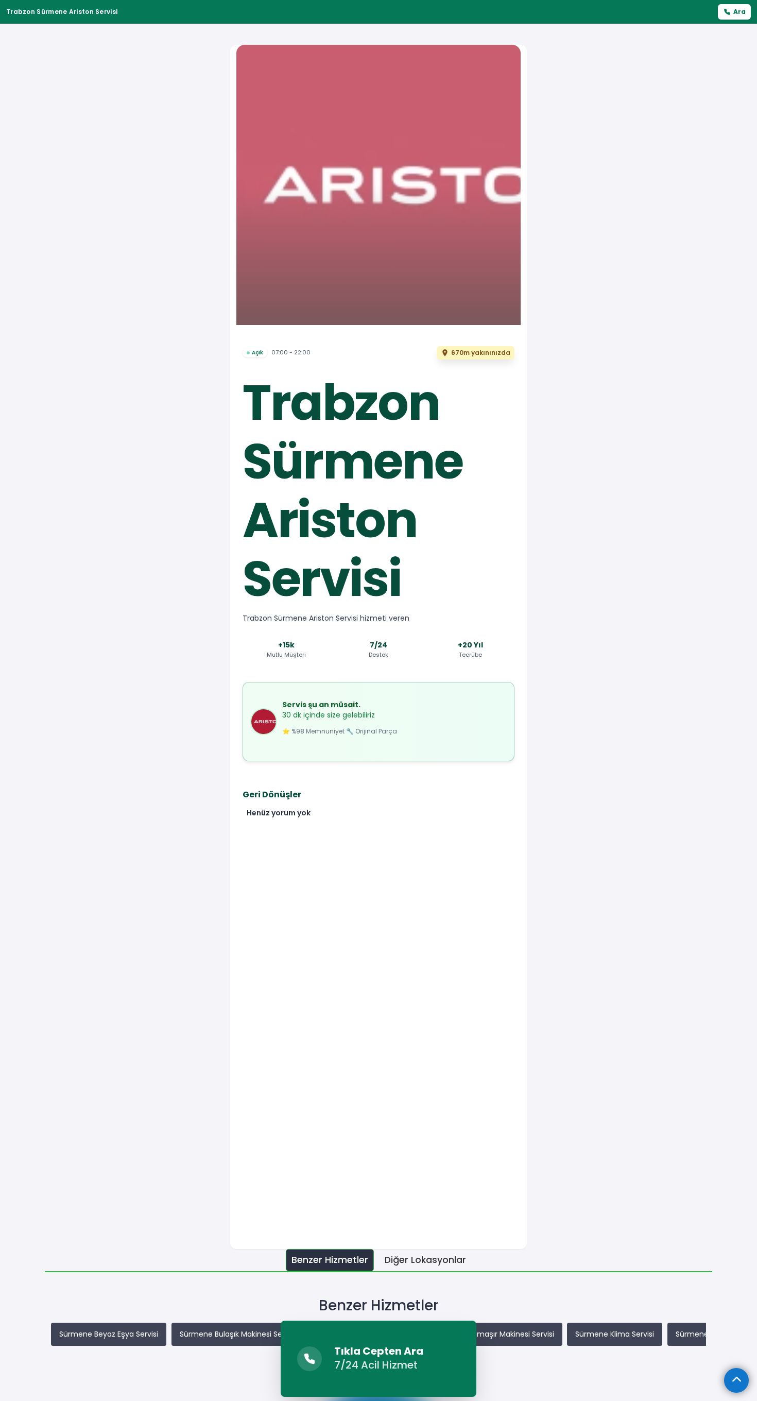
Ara (739, 11)
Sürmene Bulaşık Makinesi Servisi (238, 1334)
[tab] (330, 1260)
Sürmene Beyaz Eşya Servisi (108, 1334)
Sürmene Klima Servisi (614, 1334)
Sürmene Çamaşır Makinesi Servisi (493, 1334)
